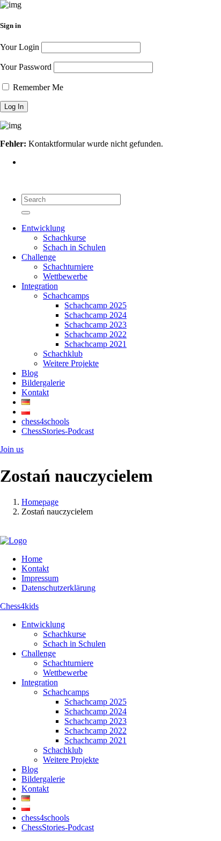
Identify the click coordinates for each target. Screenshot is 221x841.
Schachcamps (66, 295)
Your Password (25, 66)
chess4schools (45, 421)
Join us (12, 449)
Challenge (38, 257)
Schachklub (63, 353)
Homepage (39, 501)
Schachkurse (64, 237)
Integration (39, 286)
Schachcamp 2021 (95, 344)
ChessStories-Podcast (57, 431)
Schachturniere (68, 266)
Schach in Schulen (74, 247)
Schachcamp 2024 (95, 315)
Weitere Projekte (71, 363)
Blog (29, 373)
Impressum (39, 578)
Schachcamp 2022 (95, 334)
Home (31, 558)
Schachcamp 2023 (95, 324)
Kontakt (35, 392)
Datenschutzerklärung (58, 587)
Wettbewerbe (65, 276)
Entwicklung (43, 228)
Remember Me (37, 87)
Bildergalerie (43, 382)
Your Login (19, 47)
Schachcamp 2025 (95, 305)
